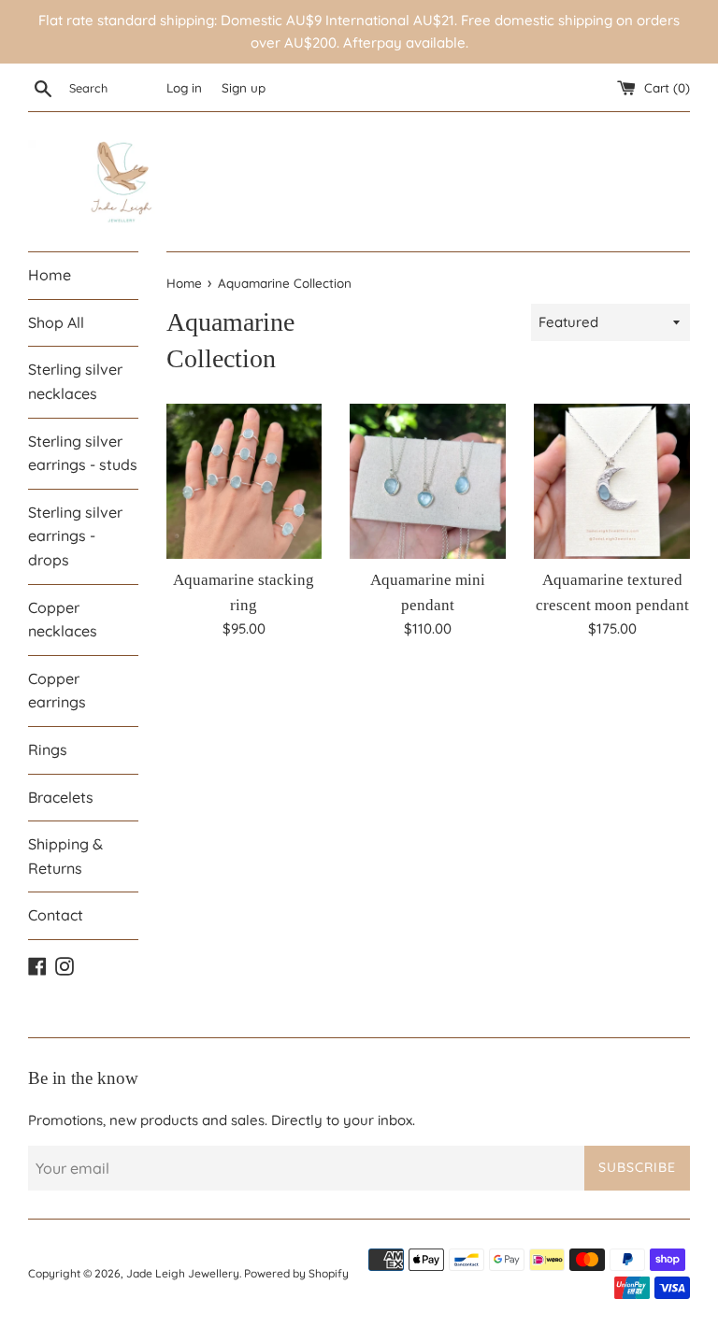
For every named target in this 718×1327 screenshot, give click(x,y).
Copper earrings (57, 690)
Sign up (244, 87)
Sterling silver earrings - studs (82, 453)
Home (49, 274)
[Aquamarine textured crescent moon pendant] (612, 482)
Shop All (56, 322)
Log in (184, 87)
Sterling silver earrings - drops (75, 536)
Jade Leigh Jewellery (182, 1273)
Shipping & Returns (65, 856)
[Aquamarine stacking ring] (244, 482)
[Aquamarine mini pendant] (428, 482)
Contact (55, 915)
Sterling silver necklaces (75, 381)
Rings (47, 749)
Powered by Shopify (296, 1273)
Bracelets (60, 797)
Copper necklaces (62, 619)
